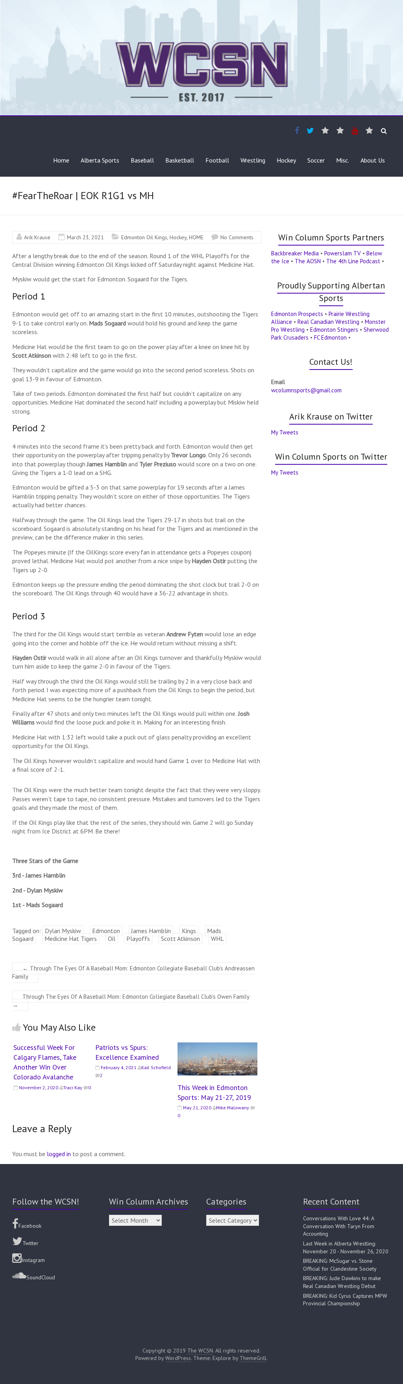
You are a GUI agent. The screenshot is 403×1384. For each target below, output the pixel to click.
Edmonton (106, 931)
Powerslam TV (342, 253)
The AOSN (308, 261)
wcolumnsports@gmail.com (306, 390)
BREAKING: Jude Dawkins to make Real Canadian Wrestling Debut (342, 1282)
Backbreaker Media (295, 253)
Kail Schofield (156, 1067)
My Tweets (284, 432)
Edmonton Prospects (297, 314)
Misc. (342, 160)
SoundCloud (40, 1277)
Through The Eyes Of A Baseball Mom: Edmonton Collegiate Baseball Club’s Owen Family (131, 1001)
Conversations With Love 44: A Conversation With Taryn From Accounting (338, 1226)
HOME (196, 237)
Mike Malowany (232, 1108)
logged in (59, 1154)
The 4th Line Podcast (353, 261)
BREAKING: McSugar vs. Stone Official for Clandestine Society (340, 1264)
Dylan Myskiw (63, 931)
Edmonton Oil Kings (144, 237)
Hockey (286, 160)
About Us (372, 160)
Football (217, 160)
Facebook (29, 1225)
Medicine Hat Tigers (70, 938)
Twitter (30, 1243)
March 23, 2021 (85, 237)
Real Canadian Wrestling (328, 321)
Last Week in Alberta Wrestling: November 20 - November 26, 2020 (345, 1247)
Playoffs (138, 938)
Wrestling (252, 160)
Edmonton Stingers (334, 329)
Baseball (142, 160)
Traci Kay (72, 1087)
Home (61, 160)
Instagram (33, 1260)
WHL (217, 938)
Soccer (316, 160)
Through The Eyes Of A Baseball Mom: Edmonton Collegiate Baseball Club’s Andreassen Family (133, 972)
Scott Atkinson (180, 938)
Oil (111, 938)
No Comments (236, 237)
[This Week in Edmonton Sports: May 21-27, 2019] (217, 1046)
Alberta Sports (100, 160)
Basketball (179, 160)
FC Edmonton (330, 337)
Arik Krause (37, 237)
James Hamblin (151, 931)
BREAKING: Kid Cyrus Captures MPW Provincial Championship (345, 1299)
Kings (189, 931)
